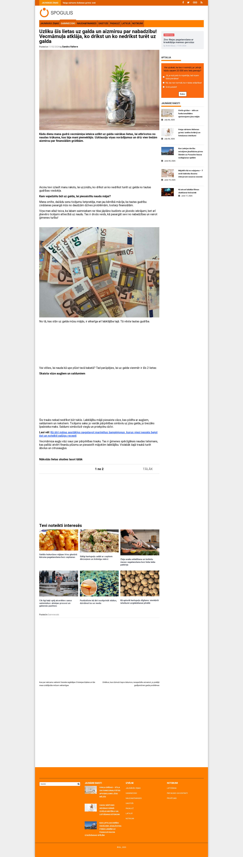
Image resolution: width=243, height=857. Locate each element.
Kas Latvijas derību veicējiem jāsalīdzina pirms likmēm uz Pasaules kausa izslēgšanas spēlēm (190, 153)
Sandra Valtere (70, 46)
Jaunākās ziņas (49, 23)
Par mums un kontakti (177, 793)
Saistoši (103, 23)
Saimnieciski (68, 23)
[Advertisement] (99, 164)
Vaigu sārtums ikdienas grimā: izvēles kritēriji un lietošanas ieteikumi (95, 3)
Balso (182, 94)
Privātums (172, 798)
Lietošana (171, 788)
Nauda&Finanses (86, 23)
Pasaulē (115, 23)
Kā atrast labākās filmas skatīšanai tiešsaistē (188, 191)
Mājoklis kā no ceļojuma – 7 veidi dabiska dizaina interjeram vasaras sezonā (190, 173)
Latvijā (126, 23)
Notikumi (137, 23)
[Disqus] (99, 728)
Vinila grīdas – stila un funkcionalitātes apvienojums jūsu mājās (189, 113)
